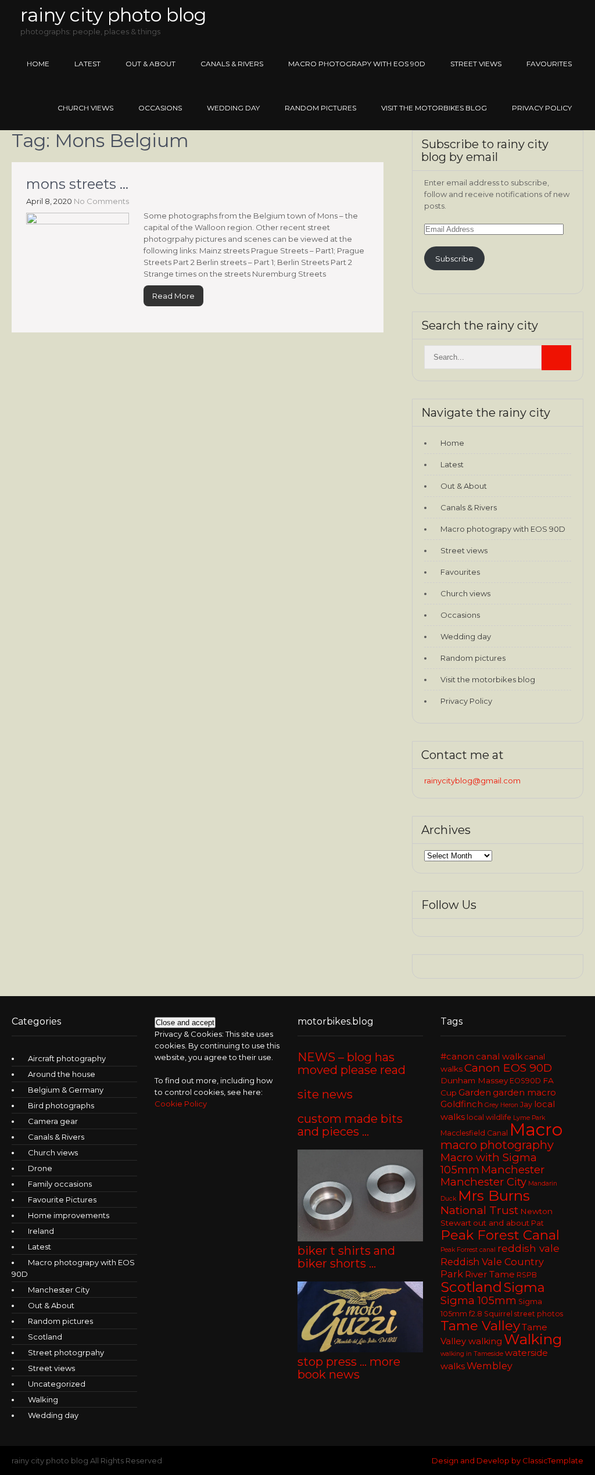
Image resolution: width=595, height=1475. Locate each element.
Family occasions (60, 1183)
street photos (538, 1313)
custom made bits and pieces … (350, 1125)
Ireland (41, 1231)
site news (325, 1094)
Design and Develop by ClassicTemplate (507, 1460)
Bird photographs (61, 1105)
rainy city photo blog (113, 14)
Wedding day (233, 107)
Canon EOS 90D (508, 1068)
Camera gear (53, 1121)
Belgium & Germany (65, 1089)
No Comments (101, 201)
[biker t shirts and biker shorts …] (360, 1349)
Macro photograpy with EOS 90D (356, 63)
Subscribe (454, 258)
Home (38, 63)
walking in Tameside (471, 1354)
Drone (40, 1168)
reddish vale (528, 1248)
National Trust (479, 1210)
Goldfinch (461, 1104)
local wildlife (489, 1117)
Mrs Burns (494, 1195)
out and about (501, 1222)
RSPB (527, 1274)
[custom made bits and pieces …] (360, 1238)
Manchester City (58, 1289)
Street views (475, 63)
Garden (474, 1092)
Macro (536, 1129)
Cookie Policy (181, 1103)
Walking (43, 1399)
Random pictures (320, 107)
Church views (85, 107)
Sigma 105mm (478, 1300)
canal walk (499, 1056)
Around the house (61, 1074)
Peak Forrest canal (468, 1250)
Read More (173, 295)
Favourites (549, 63)
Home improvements (68, 1215)
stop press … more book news (349, 1368)
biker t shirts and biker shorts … (346, 1257)
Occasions (160, 107)
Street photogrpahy (66, 1352)
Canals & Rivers (231, 63)
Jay (526, 1104)
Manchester (512, 1169)
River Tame (490, 1274)
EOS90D (525, 1080)
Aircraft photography (67, 1058)
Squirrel (498, 1313)
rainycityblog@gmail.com (472, 780)
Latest (87, 63)
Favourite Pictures (62, 1199)
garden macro (524, 1092)
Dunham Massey (474, 1080)
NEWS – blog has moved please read (352, 1063)
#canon (457, 1056)
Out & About (150, 63)
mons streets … (77, 184)
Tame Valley (480, 1326)
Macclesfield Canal (474, 1133)
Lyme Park (529, 1118)
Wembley (489, 1366)
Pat (537, 1223)
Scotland (45, 1336)
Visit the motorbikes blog (434, 107)
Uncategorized (56, 1383)
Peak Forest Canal (500, 1235)
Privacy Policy (542, 107)
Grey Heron (501, 1105)
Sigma (524, 1287)
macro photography (497, 1145)
